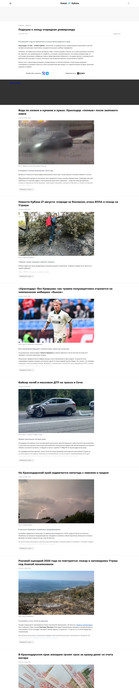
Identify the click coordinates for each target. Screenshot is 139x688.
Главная (21, 25)
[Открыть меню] (10, 3)
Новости (28, 25)
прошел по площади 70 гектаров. (46, 638)
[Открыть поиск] (128, 3)
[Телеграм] (47, 73)
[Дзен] (81, 73)
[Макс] (43, 73)
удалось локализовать (84, 625)
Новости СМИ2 (14, 83)
